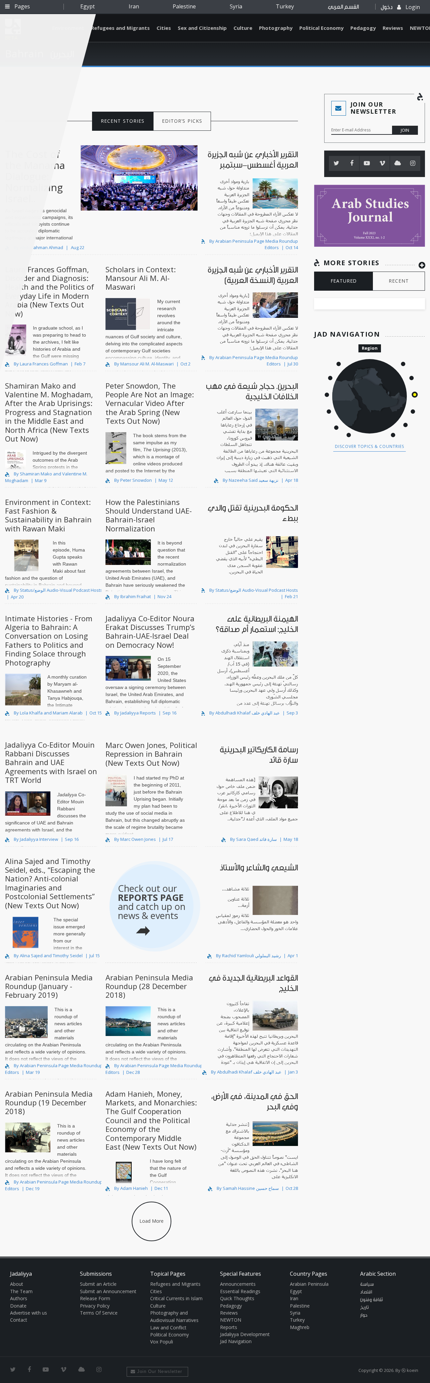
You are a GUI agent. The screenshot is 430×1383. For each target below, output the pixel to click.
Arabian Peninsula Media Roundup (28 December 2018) (149, 986)
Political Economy (321, 27)
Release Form (95, 1298)
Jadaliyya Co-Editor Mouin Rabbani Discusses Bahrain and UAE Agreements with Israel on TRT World (51, 762)
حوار (364, 1315)
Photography (276, 27)
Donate (18, 1306)
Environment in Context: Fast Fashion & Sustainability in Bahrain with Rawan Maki (48, 515)
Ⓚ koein (409, 1370)
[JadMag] (369, 216)
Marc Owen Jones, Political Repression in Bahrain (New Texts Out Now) (151, 754)
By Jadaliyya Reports (135, 713)
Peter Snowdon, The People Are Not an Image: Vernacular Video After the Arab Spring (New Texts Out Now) (149, 403)
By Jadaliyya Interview (36, 839)
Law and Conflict (168, 1327)
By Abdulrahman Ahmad (38, 247)
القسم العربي (343, 7)
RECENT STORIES (123, 121)
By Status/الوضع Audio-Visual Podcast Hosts (57, 590)
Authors (18, 1298)
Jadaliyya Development (245, 1334)
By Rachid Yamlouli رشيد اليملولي (248, 956)
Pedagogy (363, 27)
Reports (228, 1327)
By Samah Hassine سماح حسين (248, 1188)
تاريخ (364, 1307)
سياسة (367, 1284)
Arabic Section (378, 1273)
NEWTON (230, 1320)
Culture (242, 27)
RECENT (398, 281)
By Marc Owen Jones (135, 839)
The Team (21, 1291)
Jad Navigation (236, 1341)
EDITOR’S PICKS (182, 121)
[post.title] (252, 213)
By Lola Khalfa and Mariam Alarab (48, 713)
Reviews (393, 27)
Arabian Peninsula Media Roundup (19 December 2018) (49, 1102)
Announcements (238, 1284)
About (16, 1284)
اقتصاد (366, 1292)
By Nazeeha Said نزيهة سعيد (251, 480)
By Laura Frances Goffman (41, 364)
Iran (134, 6)
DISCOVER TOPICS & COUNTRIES (369, 446)
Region (370, 348)
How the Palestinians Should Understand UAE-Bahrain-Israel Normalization (148, 515)
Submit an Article (98, 1284)
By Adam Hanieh (131, 1188)
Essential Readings (240, 1291)
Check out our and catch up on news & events (151, 902)
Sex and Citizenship (202, 27)
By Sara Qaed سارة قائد (253, 839)
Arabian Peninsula (309, 1284)
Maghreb (299, 1327)
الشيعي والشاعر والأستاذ (259, 867)
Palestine (184, 6)
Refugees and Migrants (120, 27)
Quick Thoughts (237, 1298)
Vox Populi (161, 1341)
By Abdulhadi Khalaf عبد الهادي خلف (244, 713)
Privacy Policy (95, 1306)
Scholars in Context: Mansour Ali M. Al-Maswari (140, 278)
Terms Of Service (99, 1313)
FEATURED (344, 281)
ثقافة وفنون (371, 1300)
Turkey (285, 6)
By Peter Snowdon (133, 480)
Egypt (87, 6)
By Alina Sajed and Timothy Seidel (48, 956)
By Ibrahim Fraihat (132, 596)
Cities (164, 27)
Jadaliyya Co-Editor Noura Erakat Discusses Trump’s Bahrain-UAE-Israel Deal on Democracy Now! (150, 631)
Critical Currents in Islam (176, 1298)
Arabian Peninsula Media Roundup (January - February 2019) (49, 986)
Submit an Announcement (108, 1291)
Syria (236, 6)
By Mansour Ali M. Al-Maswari (144, 364)
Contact (18, 1320)
